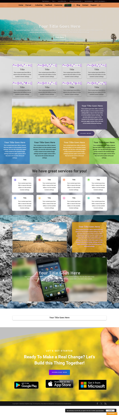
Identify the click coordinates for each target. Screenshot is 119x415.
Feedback (48, 5)
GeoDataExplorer (89, 1)
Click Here (59, 37)
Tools (53, 1)
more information (100, 410)
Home (21, 5)
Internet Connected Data (75, 1)
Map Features (45, 1)
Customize (58, 5)
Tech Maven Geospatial (47, 403)
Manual (28, 5)
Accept (110, 410)
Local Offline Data (62, 1)
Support (94, 5)
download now (59, 372)
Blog (78, 5)
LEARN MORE (86, 133)
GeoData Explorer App (26, 403)
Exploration (67, 403)
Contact (85, 5)
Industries (39, 5)
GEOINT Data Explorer (99, 1)
